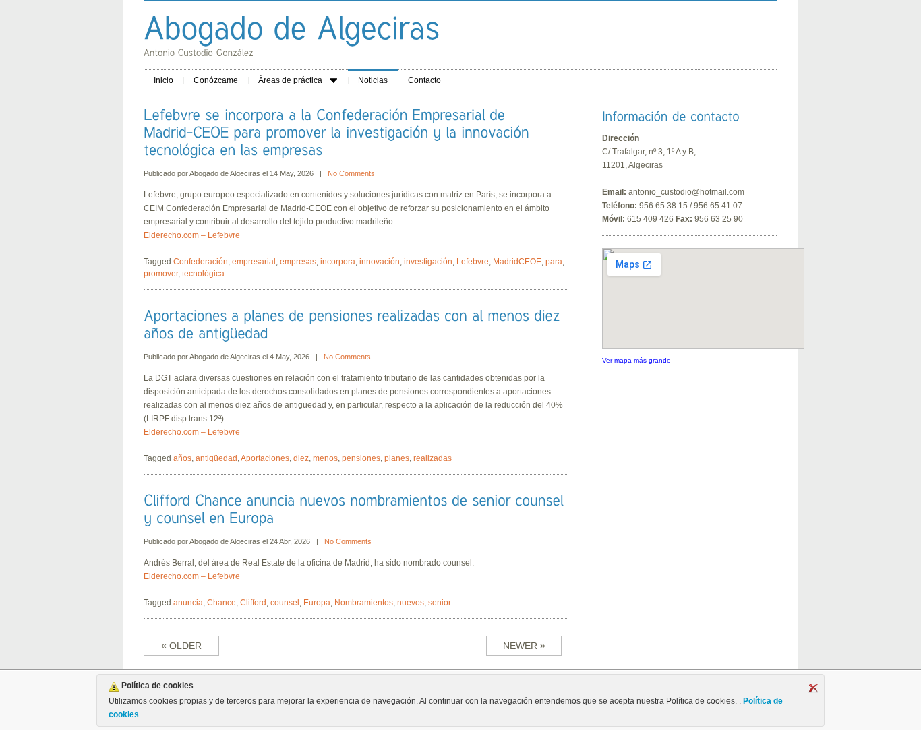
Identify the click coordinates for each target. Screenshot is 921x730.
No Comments (351, 173)
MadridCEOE (517, 261)
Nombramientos (363, 602)
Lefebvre (472, 261)
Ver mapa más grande (636, 360)
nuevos (410, 602)
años (182, 458)
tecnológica (203, 273)
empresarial (254, 261)
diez (301, 458)
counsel (284, 602)
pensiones (361, 458)
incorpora (337, 261)
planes (396, 458)
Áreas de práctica (290, 80)
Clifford (253, 602)
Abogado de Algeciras (224, 173)
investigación (428, 261)
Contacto (424, 80)
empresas (298, 261)
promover (161, 273)
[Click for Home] (292, 27)
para (553, 261)
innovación (379, 261)
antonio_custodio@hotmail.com (686, 192)
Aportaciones (265, 458)
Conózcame (216, 80)
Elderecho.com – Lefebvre (192, 235)
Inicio (163, 80)
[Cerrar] (813, 688)
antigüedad (216, 458)
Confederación (200, 261)
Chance (221, 602)
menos (325, 458)
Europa (316, 602)
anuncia (188, 602)
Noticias (373, 80)
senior (439, 602)
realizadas (432, 458)
